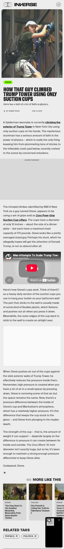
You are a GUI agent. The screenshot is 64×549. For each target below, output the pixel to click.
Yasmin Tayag (14, 111)
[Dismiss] (59, 520)
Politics (28, 536)
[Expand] (48, 520)
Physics (9, 536)
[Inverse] (25, 4)
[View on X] (32, 346)
